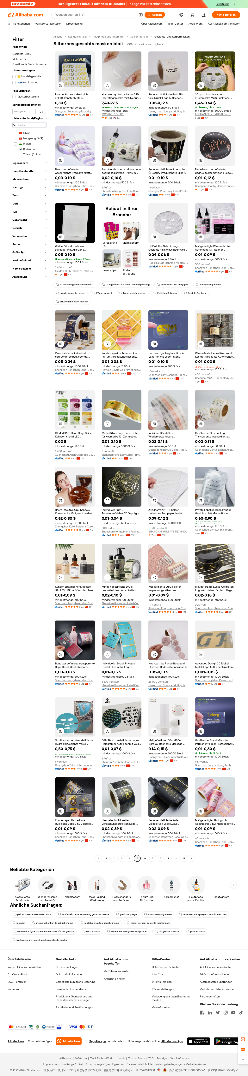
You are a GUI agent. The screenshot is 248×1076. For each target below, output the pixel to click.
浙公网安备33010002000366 (187, 1070)
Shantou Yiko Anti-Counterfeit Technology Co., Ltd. (121, 762)
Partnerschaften (210, 996)
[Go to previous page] (98, 858)
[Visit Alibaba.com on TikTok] (241, 1012)
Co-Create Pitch (18, 974)
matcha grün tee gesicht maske (101, 923)
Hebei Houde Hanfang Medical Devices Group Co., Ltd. (168, 262)
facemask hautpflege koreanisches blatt (205, 914)
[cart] (193, 15)
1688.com (81, 1058)
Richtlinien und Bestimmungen (74, 1007)
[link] (243, 1039)
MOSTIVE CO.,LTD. (113, 114)
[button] (140, 14)
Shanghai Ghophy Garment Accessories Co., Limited (215, 185)
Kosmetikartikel (77, 36)
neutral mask (92, 931)
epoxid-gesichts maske (72, 293)
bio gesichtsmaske (169, 931)
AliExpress (65, 1058)
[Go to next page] (191, 858)
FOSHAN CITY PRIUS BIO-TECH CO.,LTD (215, 114)
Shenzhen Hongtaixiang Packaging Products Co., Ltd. (121, 531)
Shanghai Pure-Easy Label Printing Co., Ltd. (168, 191)
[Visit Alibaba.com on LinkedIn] (210, 1012)
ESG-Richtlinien (17, 981)
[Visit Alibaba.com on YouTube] (233, 1012)
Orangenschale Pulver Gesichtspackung (128, 284)
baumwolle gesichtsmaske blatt (77, 284)
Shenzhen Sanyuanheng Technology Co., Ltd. (168, 374)
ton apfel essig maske (160, 914)
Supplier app (97, 1041)
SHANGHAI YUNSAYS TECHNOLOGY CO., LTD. (168, 531)
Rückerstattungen (163, 989)
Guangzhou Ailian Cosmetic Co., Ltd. (75, 454)
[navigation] (29, 448)
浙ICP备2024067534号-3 (223, 1070)
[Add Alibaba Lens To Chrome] (69, 1041)
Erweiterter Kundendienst (71, 989)
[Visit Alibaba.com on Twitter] (217, 1012)
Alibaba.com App (172, 1041)
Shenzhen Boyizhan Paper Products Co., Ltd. (215, 680)
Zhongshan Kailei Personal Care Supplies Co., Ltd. (75, 526)
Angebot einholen (114, 978)
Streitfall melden (162, 981)
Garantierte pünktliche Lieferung (75, 981)
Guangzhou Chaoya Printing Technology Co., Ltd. (168, 111)
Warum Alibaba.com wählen (24, 967)
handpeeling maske (210, 284)
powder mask (197, 931)
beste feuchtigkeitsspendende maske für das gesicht (45, 931)
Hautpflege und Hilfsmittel (108, 36)
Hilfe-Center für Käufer (166, 967)
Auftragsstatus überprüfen (216, 981)
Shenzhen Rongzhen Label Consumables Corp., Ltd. (75, 185)
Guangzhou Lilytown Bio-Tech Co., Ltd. (215, 529)
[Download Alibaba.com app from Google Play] (227, 1041)
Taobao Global (136, 1058)
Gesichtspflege (139, 36)
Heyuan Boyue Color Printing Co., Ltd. (121, 369)
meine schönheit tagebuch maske (54, 923)
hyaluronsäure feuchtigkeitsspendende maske (41, 940)
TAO (150, 1058)
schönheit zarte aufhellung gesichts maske (85, 914)
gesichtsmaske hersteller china (33, 914)
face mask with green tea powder (129, 931)
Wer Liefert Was (180, 1058)
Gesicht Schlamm (197, 293)
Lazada (121, 1058)
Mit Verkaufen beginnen (214, 974)
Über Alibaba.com (19, 958)
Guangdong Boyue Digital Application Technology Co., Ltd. (168, 449)
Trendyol (162, 1058)
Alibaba (57, 36)
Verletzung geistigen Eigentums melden (171, 998)
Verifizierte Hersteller (116, 971)
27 (184, 858)
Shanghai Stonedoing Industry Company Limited (75, 111)
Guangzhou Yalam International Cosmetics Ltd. (75, 765)
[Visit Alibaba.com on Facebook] (202, 1012)
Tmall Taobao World (101, 1058)
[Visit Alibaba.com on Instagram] (225, 1012)
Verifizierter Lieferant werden (217, 989)
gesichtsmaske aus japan (174, 284)
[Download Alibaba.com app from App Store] (198, 1041)
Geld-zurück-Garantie (69, 974)
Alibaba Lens (16, 1041)
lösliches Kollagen (167, 293)
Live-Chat (158, 974)
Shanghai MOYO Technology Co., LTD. (215, 377)
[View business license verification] (159, 1070)
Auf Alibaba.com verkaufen (216, 967)
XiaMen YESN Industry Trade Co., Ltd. (75, 270)
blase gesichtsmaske (134, 293)
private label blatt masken (74, 301)
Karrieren (13, 989)
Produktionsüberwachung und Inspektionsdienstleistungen (74, 998)
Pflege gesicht (104, 293)
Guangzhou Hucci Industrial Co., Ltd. (168, 756)
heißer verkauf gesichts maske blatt (150, 923)
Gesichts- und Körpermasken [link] (172, 36)
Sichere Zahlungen (67, 967)
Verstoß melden (161, 1007)
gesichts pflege (128, 914)
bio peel (20, 923)
